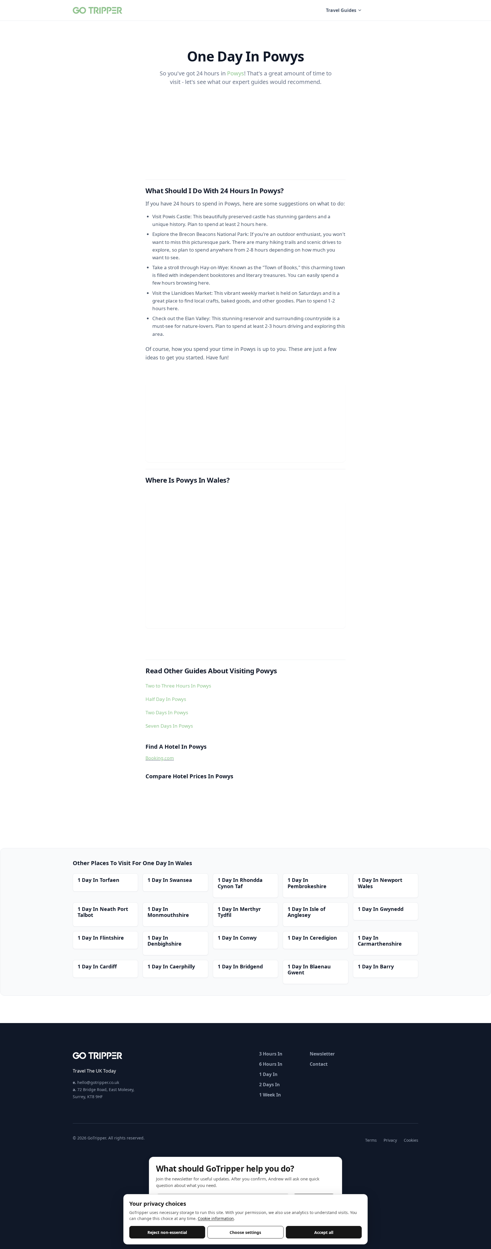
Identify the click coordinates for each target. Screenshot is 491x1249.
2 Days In (269, 1084)
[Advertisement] (245, 422)
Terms (371, 1140)
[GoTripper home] (98, 10)
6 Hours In (270, 1064)
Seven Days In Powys (169, 726)
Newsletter (322, 1054)
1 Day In (268, 1074)
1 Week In (270, 1095)
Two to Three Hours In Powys (178, 685)
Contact (319, 1064)
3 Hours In (270, 1054)
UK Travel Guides (396, 10)
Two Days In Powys (166, 712)
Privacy (390, 1140)
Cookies (411, 1140)
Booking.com (159, 758)
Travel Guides (341, 10)
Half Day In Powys (165, 699)
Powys (235, 73)
